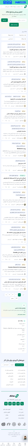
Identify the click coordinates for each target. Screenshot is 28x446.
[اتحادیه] (19, 424)
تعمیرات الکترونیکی (9, 384)
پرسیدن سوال (14, 25)
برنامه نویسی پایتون (9, 373)
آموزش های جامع (6, 409)
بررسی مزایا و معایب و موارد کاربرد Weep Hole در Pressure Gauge (13, 329)
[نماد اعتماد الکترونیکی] (24, 424)
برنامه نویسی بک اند (21, 370)
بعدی (12, 298)
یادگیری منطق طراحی (20, 334)
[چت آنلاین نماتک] (25, 438)
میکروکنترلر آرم (22, 384)
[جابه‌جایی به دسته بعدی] (2, 364)
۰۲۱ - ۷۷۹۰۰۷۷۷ (10, 400)
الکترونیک (11, 382)
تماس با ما (21, 412)
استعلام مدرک (21, 418)
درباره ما (21, 409)
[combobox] (20, 35)
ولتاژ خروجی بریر (21, 348)
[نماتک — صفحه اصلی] (25, 6)
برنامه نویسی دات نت (21, 373)
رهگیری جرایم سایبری (21, 382)
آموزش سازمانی (7, 412)
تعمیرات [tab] (12, 364)
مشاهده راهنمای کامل (21, 314)
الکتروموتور (22, 339)
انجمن (7, 418)
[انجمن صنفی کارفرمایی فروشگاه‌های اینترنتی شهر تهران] (14, 424)
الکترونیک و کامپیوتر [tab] (19, 364)
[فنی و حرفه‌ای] (3, 424)
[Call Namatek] (22, 403)
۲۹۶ (16, 298)
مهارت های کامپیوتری (21, 379)
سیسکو (12, 379)
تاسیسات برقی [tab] (5, 364)
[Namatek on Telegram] (18, 403)
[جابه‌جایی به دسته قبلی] (25, 364)
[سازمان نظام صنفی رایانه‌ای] (8, 424)
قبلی (23, 295)
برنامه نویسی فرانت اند (9, 370)
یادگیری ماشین (10, 376)
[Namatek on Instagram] (6, 403)
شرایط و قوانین (21, 415)
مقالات (6, 415)
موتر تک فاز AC (21, 344)
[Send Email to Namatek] (14, 403)
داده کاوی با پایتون (22, 376)
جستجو (4, 20)
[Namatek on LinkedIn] (10, 403)
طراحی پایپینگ (21, 323)
